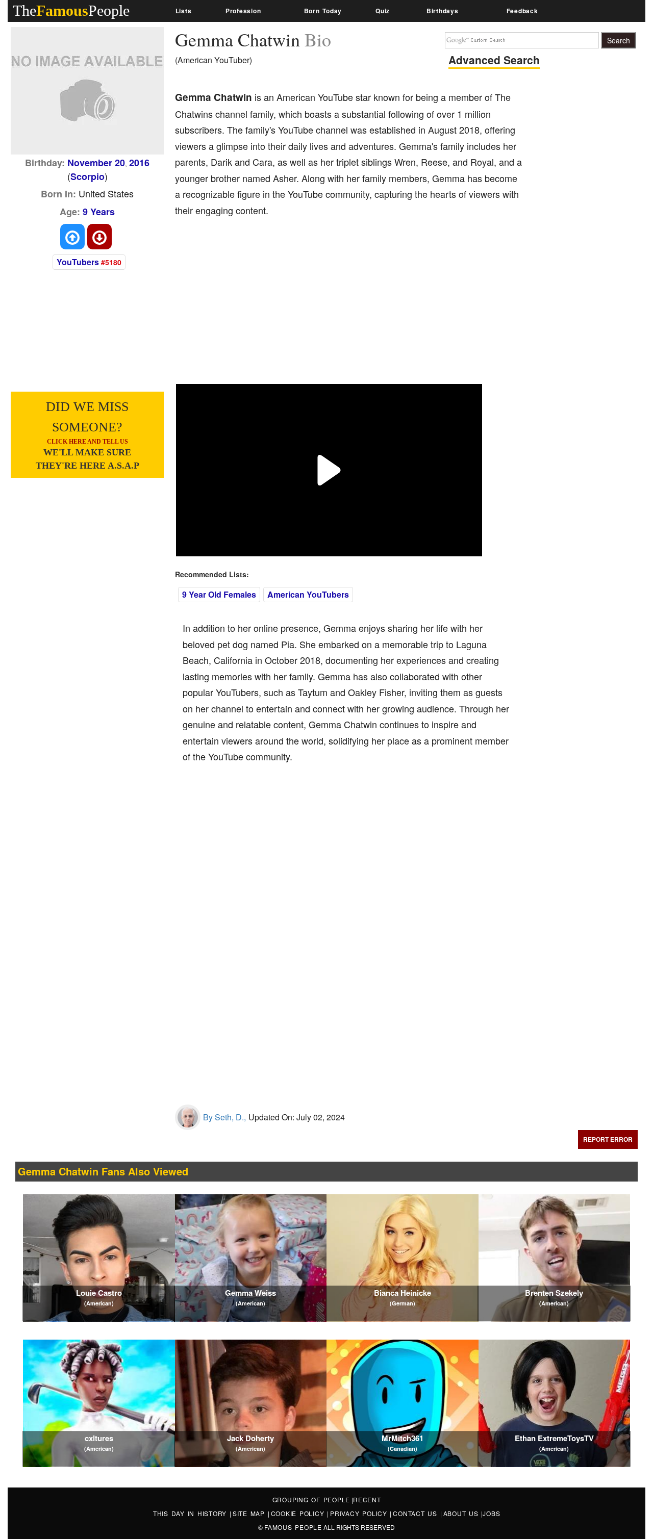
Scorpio (87, 176)
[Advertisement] (360, 307)
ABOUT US (462, 1513)
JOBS (491, 1513)
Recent (367, 1499)
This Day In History (191, 1513)
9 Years (99, 211)
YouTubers (78, 262)
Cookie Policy (299, 1513)
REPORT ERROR (608, 1139)
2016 (139, 162)
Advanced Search (494, 59)
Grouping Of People (311, 1499)
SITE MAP (250, 1513)
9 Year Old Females (219, 594)
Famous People (293, 1527)
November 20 (96, 162)
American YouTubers (308, 594)
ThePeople (71, 10)
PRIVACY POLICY (360, 1513)
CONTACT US (416, 1513)
